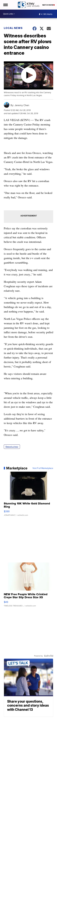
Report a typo (12, 446)
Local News (13, 28)
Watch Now (47, 5)
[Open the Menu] (5, 5)
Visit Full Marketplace (42, 468)
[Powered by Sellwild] (48, 656)
